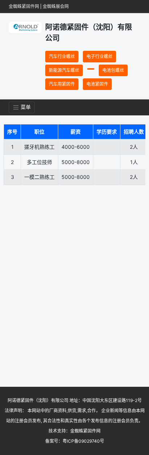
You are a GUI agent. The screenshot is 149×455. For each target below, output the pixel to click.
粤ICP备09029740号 (83, 441)
